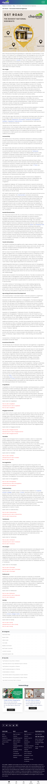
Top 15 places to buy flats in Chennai (10, 660)
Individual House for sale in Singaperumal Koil (12, 431)
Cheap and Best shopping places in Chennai (15, 700)
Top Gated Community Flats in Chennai (11, 680)
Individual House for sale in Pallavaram (11, 595)
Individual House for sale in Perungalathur (11, 483)
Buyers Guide (5, 637)
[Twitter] (7, 725)
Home (3, 734)
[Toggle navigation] (43, 2)
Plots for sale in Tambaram (8, 543)
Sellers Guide (5, 640)
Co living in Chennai (28, 745)
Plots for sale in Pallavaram (8, 597)
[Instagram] (17, 725)
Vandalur (4, 121)
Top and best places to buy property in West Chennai (14, 677)
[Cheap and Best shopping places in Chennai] (13, 693)
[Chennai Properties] (6, 2)
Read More (11, 709)
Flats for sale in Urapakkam (8, 403)
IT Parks (35, 165)
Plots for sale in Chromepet (8, 571)
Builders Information (7, 645)
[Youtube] (13, 725)
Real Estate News (6, 634)
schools (4, 492)
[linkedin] (10, 725)
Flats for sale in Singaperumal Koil (10, 429)
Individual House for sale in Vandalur (10, 457)
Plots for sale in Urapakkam (8, 407)
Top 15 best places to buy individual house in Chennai (14, 663)
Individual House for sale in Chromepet (11, 569)
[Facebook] (3, 725)
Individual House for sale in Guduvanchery (12, 514)
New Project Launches (7, 648)
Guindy (18, 60)
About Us (4, 736)
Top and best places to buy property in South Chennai (15, 674)
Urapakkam (11, 121)
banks (18, 614)
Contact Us (4, 738)
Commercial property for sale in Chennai (17, 755)
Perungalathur (36, 119)
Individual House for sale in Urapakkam (11, 405)
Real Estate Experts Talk (7, 654)
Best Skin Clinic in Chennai (33, 700)
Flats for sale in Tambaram (8, 540)
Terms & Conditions (6, 740)
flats (10, 375)
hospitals (38, 490)
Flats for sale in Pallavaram (8, 593)
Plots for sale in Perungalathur (9, 485)
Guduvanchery (18, 121)
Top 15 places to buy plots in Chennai (11, 666)
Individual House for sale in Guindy (10, 624)
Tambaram (28, 119)
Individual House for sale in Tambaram (11, 541)
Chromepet (22, 119)
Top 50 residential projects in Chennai (11, 669)
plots (11, 377)
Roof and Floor (38, 734)
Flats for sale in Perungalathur (9, 481)
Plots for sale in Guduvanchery (9, 516)
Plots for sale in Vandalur (8, 459)
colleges (9, 492)
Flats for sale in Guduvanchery (9, 512)
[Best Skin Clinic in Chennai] (34, 693)
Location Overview (6, 651)
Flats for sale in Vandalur (8, 455)
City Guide (4, 643)
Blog (3, 744)
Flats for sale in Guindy (7, 622)
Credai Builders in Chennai (8, 672)
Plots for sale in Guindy (7, 626)
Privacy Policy (5, 742)
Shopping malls (40, 224)
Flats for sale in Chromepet (8, 567)
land (13, 378)
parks (31, 224)
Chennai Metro (22, 195)
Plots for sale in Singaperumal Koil (10, 433)
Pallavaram (15, 119)
